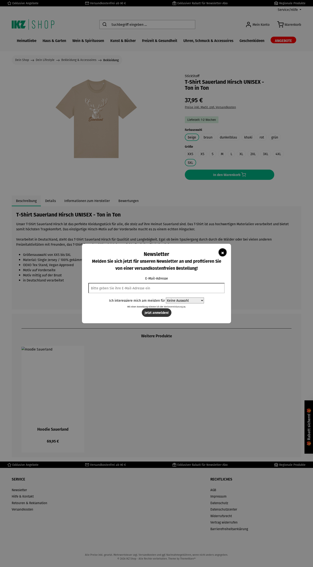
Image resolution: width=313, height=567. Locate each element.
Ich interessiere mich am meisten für (137, 300)
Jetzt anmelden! (157, 312)
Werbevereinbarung (173, 306)
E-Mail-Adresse (156, 278)
